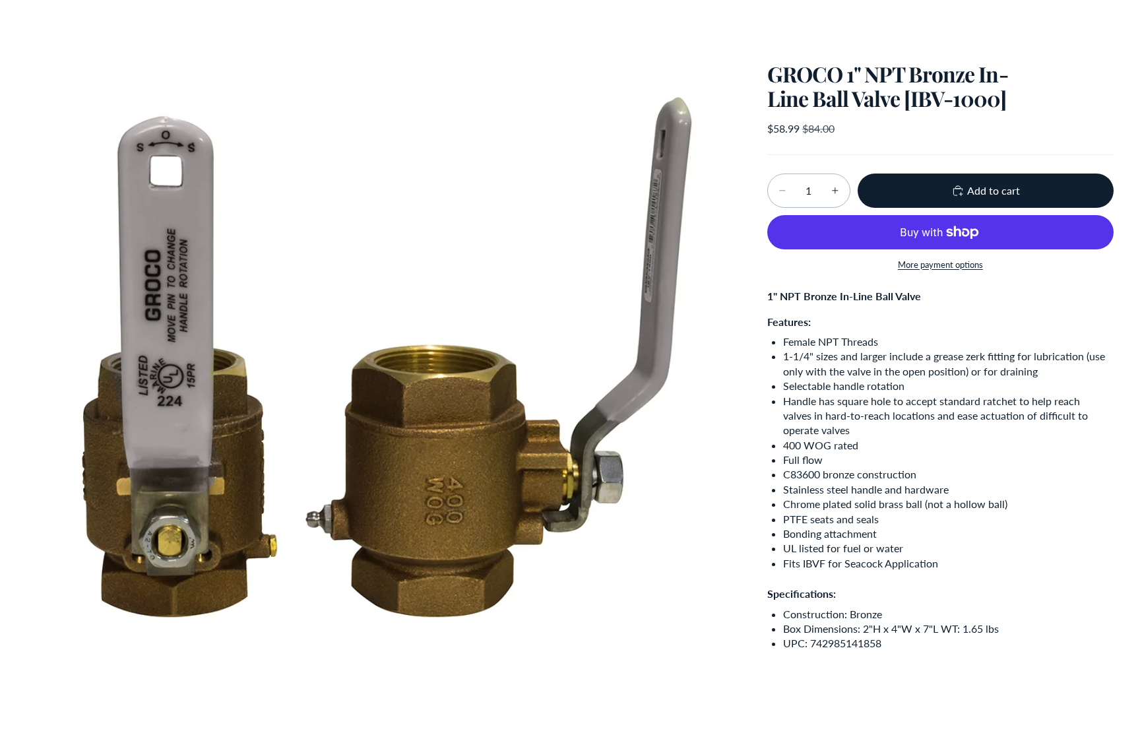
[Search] (1042, 23)
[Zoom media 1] (381, 354)
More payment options (940, 264)
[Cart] (1099, 23)
